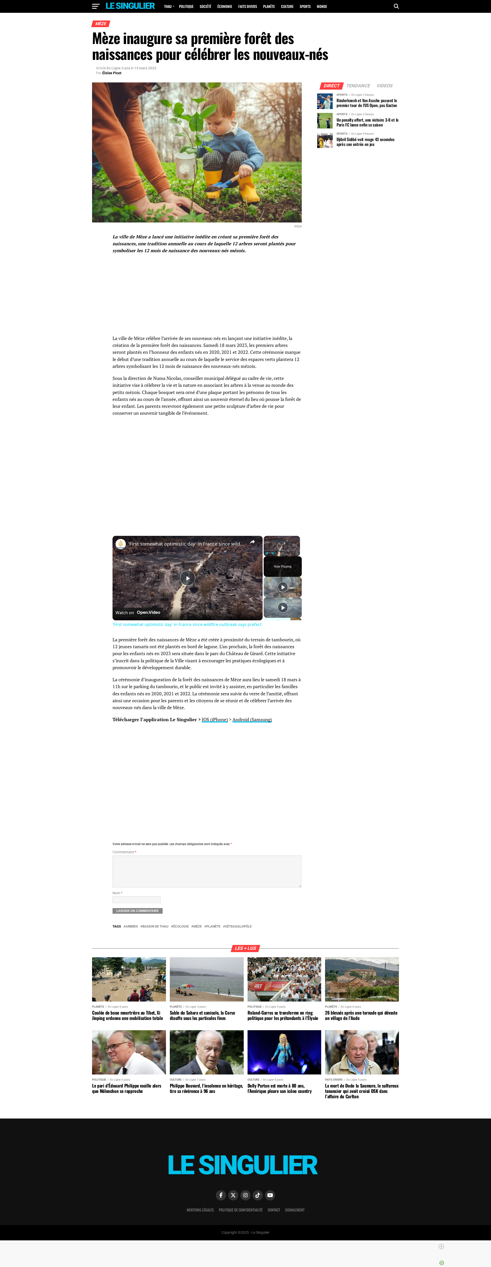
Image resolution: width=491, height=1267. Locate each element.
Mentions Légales (200, 1209)
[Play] (267, 553)
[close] (441, 1246)
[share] (252, 541)
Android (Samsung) (252, 719)
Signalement (295, 1209)
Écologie (181, 926)
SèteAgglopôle (238, 926)
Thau (168, 6)
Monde (322, 6)
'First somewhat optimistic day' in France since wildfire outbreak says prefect (186, 544)
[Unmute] (273, 553)
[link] (121, 544)
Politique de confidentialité (241, 1209)
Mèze (197, 926)
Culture (287, 6)
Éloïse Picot (111, 73)
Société (205, 6)
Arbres (132, 926)
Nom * (117, 893)
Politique (186, 6)
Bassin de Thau (155, 926)
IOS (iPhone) (215, 719)
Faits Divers (247, 6)
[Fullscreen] (297, 553)
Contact (274, 1209)
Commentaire (124, 852)
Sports (305, 6)
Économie (224, 6)
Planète (269, 6)
